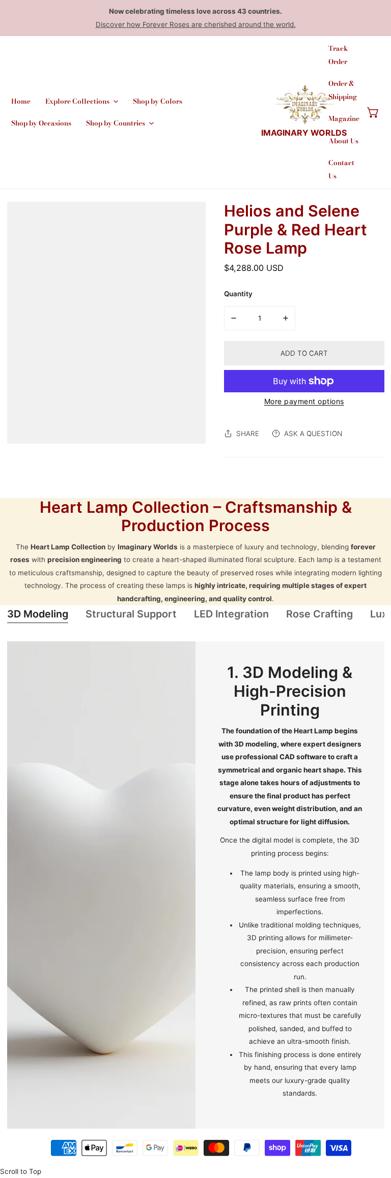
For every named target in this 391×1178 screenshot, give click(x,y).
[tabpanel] (195, 885)
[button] (373, 112)
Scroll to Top (20, 1171)
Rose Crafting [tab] (319, 614)
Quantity (238, 294)
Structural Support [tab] (131, 614)
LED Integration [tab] (231, 614)
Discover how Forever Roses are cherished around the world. (196, 24)
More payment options (304, 401)
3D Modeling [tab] (37, 614)
